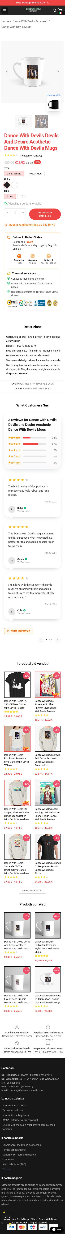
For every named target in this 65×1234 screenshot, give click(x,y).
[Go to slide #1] (23, 121)
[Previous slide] (6, 72)
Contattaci (8, 1159)
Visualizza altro (32, 890)
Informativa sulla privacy (15, 1115)
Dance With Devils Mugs (16, 27)
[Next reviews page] (58, 640)
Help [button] (59, 1229)
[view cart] (60, 10)
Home (5, 21)
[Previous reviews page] (41, 640)
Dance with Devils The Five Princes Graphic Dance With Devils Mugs (17, 999)
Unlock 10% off (7, 1219)
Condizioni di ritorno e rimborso (19, 1154)
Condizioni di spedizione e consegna (21, 1145)
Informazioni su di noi (13, 1105)
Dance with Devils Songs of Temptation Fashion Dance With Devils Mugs (48, 999)
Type (7, 168)
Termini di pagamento (14, 1149)
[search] (55, 10)
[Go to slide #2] (41, 121)
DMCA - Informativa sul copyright (20, 1120)
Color (7, 179)
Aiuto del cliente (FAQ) (14, 1164)
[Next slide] (58, 72)
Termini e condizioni (12, 1110)
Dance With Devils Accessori (30, 21)
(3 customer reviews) (30, 155)
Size (6, 191)
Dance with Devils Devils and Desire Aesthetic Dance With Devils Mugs (17, 945)
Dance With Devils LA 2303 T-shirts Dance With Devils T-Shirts (15, 704)
